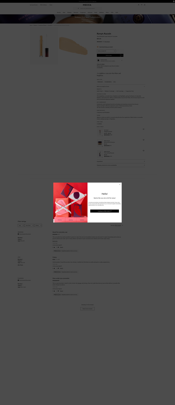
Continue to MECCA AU (104, 211)
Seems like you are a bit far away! (105, 198)
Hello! (105, 193)
